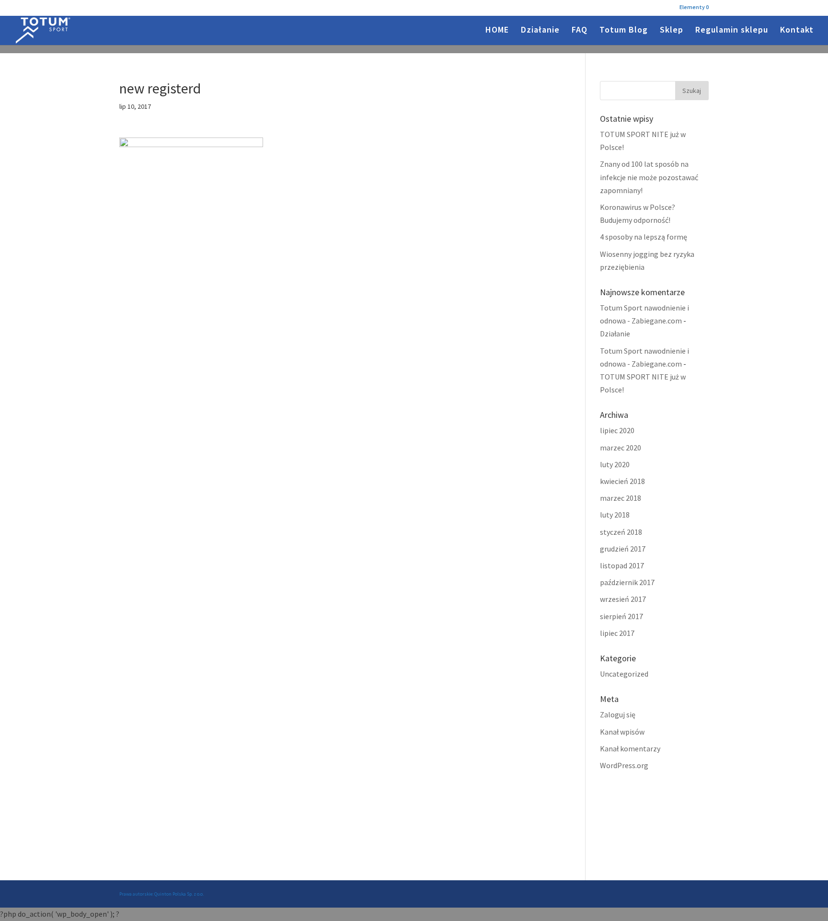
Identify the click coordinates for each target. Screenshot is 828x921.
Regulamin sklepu (731, 30)
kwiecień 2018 (622, 481)
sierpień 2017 (621, 616)
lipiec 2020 (617, 430)
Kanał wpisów (622, 732)
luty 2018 (615, 514)
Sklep (671, 30)
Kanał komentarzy (630, 748)
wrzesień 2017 (623, 599)
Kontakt (797, 30)
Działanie (540, 30)
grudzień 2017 (622, 548)
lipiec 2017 (617, 633)
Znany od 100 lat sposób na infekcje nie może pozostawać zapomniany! (649, 177)
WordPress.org (624, 765)
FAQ (579, 30)
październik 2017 (627, 582)
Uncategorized (624, 674)
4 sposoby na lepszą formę (643, 237)
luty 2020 (615, 464)
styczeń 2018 (621, 532)
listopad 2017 (622, 565)
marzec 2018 (620, 498)
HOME (497, 30)
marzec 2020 (620, 447)
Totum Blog (623, 30)
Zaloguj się (617, 714)
